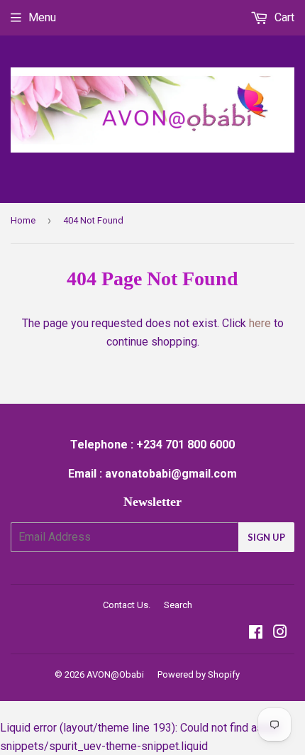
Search (178, 605)
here (260, 323)
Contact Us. (126, 605)
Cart (283, 17)
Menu (42, 17)
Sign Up (266, 537)
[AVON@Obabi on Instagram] (280, 633)
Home (23, 220)
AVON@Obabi (115, 674)
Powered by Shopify (198, 674)
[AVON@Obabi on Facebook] (255, 633)
